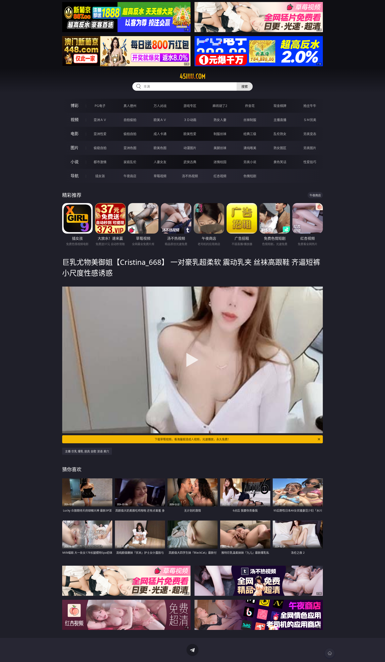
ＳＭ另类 (309, 120)
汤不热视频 (190, 176)
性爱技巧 (309, 162)
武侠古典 (189, 162)
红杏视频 (220, 176)
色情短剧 (249, 176)
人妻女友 (160, 162)
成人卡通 (160, 134)
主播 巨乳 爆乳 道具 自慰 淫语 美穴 (87, 451)
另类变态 (309, 134)
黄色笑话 (280, 162)
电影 (75, 133)
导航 (75, 176)
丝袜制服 (249, 120)
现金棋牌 (280, 106)
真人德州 (130, 106)
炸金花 (250, 106)
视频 (75, 119)
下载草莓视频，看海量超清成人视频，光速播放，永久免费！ (192, 439)
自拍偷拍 (130, 120)
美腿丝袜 (220, 148)
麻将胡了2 (220, 106)
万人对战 (160, 106)
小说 (75, 162)
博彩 (75, 105)
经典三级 (249, 134)
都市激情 (100, 162)
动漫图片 (189, 148)
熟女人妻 (220, 120)
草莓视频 (160, 176)
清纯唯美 (249, 148)
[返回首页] (329, 653)
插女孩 (100, 176)
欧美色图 (160, 148)
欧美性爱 (189, 134)
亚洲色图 (130, 148)
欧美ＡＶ (160, 120)
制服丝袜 (220, 134)
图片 (75, 148)
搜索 (244, 86)
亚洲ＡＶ (100, 120)
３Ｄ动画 (189, 120)
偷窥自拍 (100, 148)
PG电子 (100, 106)
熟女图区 (280, 148)
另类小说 (249, 162)
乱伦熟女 (280, 134)
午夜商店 (130, 176)
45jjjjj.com (193, 76)
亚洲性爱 (100, 134)
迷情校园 (220, 162)
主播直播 (280, 120)
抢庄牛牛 (309, 106)
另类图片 (309, 148)
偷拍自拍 (130, 134)
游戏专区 (189, 106)
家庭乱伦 (130, 162)
